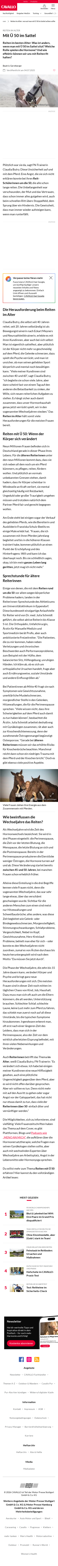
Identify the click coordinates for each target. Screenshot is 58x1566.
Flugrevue (35, 1527)
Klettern (47, 1527)
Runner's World (40, 1545)
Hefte (25, 1)
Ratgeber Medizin (23, 13)
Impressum (29, 1409)
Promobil (24, 1545)
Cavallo (23, 1527)
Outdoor (12, 1545)
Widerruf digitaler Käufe (42, 1392)
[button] (29, 90)
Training (36, 13)
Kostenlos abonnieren (21, 1343)
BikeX (47, 1518)
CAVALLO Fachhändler (35, 1374)
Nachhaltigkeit (8, 13)
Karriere (29, 1435)
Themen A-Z (9, 1383)
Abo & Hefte (36, 1452)
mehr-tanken (10, 1536)
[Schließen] (50, 277)
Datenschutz (40, 1418)
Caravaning (10, 1527)
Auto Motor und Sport (30, 1518)
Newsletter (15, 1374)
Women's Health (29, 1554)
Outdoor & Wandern (28, 1383)
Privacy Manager (13, 1427)
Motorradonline (44, 1536)
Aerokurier (11, 1518)
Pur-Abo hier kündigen (15, 1392)
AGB (40, 1409)
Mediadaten (29, 1469)
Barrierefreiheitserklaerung (38, 1427)
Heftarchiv (21, 1452)
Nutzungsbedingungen (20, 1418)
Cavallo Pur (47, 1383)
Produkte (33, 1)
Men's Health (26, 1536)
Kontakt (17, 1409)
